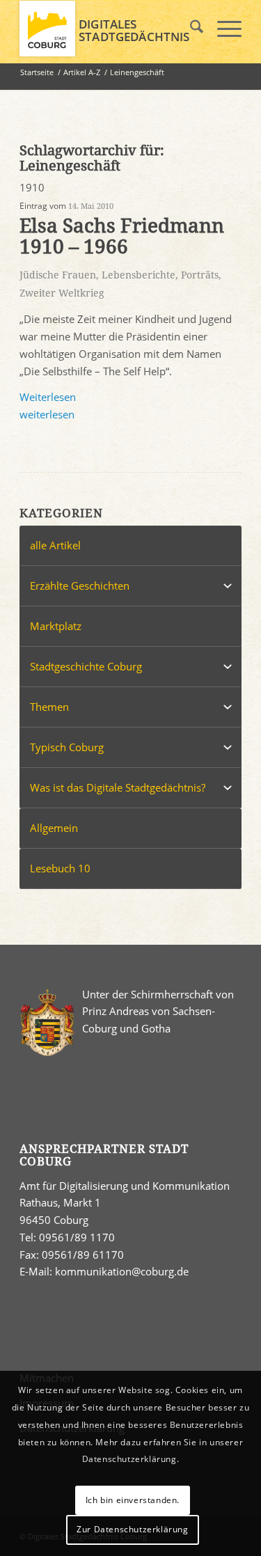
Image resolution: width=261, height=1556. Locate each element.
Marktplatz (55, 626)
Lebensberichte (138, 275)
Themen (49, 707)
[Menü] (222, 28)
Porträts (200, 275)
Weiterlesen (47, 397)
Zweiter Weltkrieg (61, 293)
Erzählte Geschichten (79, 585)
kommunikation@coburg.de (122, 1271)
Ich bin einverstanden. (133, 1500)
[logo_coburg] (108, 28)
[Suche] (189, 28)
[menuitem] (189, 28)
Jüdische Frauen (57, 275)
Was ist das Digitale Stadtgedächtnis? (117, 787)
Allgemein (54, 828)
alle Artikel (55, 545)
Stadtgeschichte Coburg (86, 666)
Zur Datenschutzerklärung (132, 1529)
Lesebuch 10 (60, 868)
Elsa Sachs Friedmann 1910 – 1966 (121, 236)
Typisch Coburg (67, 747)
